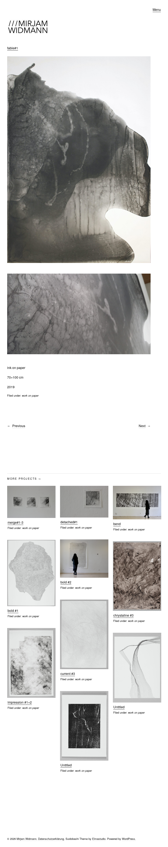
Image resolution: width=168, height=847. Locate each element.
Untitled (119, 707)
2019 (11, 387)
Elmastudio (99, 839)
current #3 (67, 673)
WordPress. (129, 839)
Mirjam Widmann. (27, 839)
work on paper (30, 395)
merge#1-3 (15, 522)
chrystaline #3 (123, 615)
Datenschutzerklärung (51, 839)
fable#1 (12, 48)
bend (117, 523)
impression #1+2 (20, 702)
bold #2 (65, 582)
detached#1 (69, 522)
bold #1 (13, 610)
